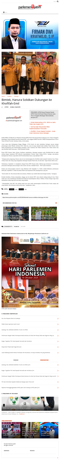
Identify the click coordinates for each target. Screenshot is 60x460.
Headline (9, 96)
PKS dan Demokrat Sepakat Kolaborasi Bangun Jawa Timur (47, 433)
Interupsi (16, 96)
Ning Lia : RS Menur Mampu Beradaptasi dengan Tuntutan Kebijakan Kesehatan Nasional (13, 217)
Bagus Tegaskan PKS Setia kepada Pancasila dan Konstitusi (10, 433)
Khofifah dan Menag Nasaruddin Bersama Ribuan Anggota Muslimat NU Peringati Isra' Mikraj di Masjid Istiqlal (43, 217)
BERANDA (6, 450)
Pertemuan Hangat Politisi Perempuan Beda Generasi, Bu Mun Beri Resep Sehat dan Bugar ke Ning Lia (30, 431)
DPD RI (23, 425)
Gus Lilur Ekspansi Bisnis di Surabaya (17, 408)
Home (3, 96)
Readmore (22, 414)
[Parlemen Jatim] (30, 8)
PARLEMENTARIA (7, 421)
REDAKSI (32, 450)
